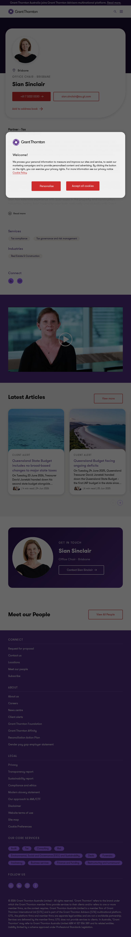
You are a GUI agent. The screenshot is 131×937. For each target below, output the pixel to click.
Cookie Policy (20, 172)
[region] (65, 165)
